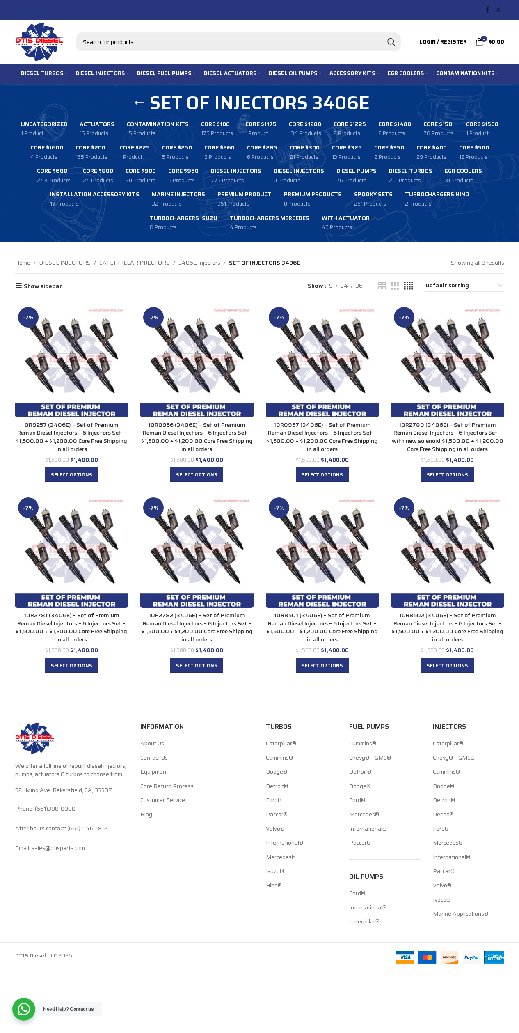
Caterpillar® (281, 744)
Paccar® (277, 815)
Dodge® (276, 772)
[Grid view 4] (408, 286)
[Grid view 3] (395, 286)
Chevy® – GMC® (370, 758)
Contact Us (154, 758)
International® (284, 843)
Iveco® (441, 900)
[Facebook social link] (488, 9)
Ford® (274, 800)
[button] (71, 474)
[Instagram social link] (498, 9)
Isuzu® (275, 871)
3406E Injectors (199, 262)
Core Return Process (167, 786)
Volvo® (275, 829)
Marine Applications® (460, 914)
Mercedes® (281, 857)
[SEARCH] (391, 41)
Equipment (154, 772)
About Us (152, 744)
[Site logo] (39, 41)
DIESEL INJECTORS (65, 262)
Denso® (443, 815)
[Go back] (139, 103)
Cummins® (279, 758)
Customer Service (162, 800)
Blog (146, 815)
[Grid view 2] (382, 286)
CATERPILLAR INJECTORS (134, 262)
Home (22, 262)
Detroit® (277, 786)
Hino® (274, 886)
